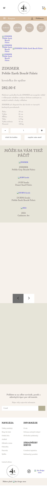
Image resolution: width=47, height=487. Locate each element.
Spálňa (4, 454)
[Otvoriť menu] (4, 8)
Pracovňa (5, 450)
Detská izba (5, 436)
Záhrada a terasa (7, 443)
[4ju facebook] (29, 473)
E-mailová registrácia (30, 450)
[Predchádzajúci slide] (18, 298)
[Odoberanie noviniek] (41, 408)
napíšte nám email (35, 137)
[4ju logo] (24, 13)
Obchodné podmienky (31, 436)
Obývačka (5, 447)
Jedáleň (4, 439)
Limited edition (7, 462)
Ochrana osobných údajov (32, 432)
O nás (25, 428)
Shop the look (6, 432)
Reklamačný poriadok (31, 454)
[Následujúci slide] (29, 298)
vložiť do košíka (11, 137)
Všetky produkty (7, 428)
